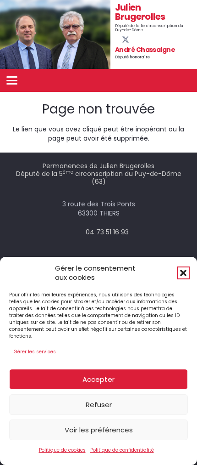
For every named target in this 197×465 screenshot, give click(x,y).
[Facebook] (117, 39)
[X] (125, 40)
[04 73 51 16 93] (77, 232)
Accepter (98, 379)
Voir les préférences (99, 430)
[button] (183, 273)
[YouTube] (133, 39)
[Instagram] (141, 40)
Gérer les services (35, 351)
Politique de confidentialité (122, 450)
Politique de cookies (62, 450)
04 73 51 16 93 (107, 232)
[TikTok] (148, 39)
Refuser (99, 404)
